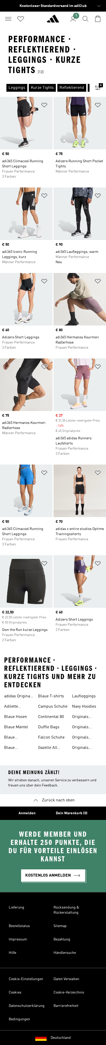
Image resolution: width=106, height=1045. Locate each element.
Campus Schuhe (52, 707)
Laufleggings (84, 696)
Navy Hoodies (84, 707)
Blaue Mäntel (16, 727)
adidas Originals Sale (18, 696)
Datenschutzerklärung (27, 1006)
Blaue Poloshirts (13, 738)
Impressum (18, 939)
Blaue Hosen (15, 717)
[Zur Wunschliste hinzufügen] (44, 106)
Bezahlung (62, 939)
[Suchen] (85, 19)
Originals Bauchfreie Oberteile (82, 738)
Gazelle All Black (47, 748)
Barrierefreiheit (66, 1006)
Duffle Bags (48, 727)
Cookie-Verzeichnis (69, 992)
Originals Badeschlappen (86, 727)
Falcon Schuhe (51, 737)
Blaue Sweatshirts (14, 748)
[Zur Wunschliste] (20, 19)
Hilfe (12, 953)
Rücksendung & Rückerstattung (66, 910)
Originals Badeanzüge (83, 717)
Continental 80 (51, 717)
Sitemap (60, 926)
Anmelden (27, 813)
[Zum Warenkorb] (98, 19)
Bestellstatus (19, 926)
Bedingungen (19, 1019)
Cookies (15, 992)
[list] (45, 88)
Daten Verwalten (66, 979)
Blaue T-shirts (51, 696)
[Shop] (53, 21)
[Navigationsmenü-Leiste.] (8, 19)
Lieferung (16, 907)
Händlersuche (65, 953)
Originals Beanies (80, 748)
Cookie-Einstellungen (26, 979)
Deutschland (61, 1038)
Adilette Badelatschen (16, 707)
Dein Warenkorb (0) (71, 813)
